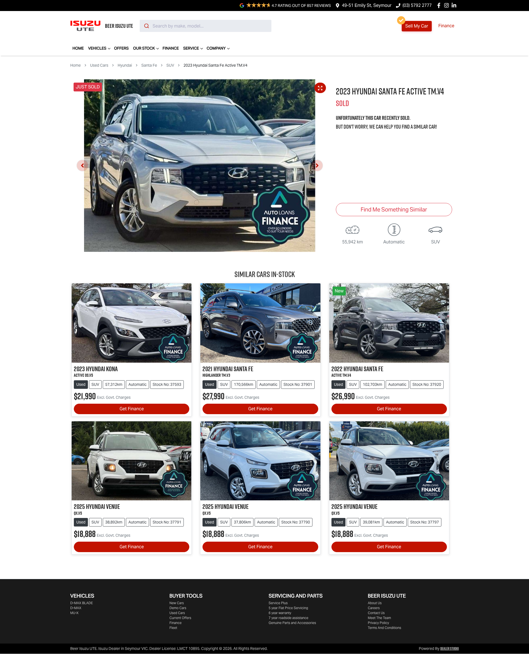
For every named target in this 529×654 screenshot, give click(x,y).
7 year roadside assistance (288, 618)
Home (78, 48)
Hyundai (125, 65)
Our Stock (144, 48)
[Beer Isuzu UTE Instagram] (447, 5)
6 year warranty (280, 613)
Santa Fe (149, 65)
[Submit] (146, 26)
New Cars (176, 603)
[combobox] (205, 26)
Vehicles (97, 48)
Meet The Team (379, 618)
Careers (374, 608)
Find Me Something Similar (394, 209)
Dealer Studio (449, 648)
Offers (121, 48)
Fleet (173, 628)
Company (216, 48)
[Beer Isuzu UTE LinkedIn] (455, 5)
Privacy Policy (378, 623)
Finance (446, 26)
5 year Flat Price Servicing (288, 608)
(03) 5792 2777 (417, 5)
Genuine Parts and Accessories (292, 623)
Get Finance (132, 409)
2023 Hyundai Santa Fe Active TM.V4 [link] (215, 65)
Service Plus (278, 603)
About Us (375, 603)
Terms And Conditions (384, 628)
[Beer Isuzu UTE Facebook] (440, 5)
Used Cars (99, 65)
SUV (170, 65)
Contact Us (376, 613)
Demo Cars (177, 608)
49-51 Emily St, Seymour (367, 5)
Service (191, 48)
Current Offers (180, 618)
